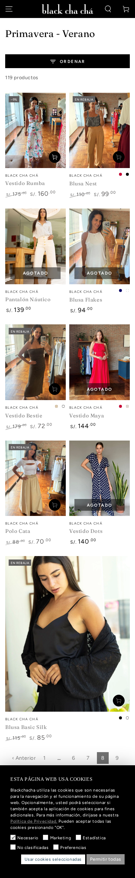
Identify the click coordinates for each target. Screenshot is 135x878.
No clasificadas (32, 847)
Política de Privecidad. (33, 821)
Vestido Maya (86, 415)
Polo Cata (17, 531)
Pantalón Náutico (28, 299)
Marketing (60, 837)
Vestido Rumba (25, 183)
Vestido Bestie (23, 415)
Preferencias (73, 847)
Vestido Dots (85, 531)
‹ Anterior (24, 758)
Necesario (27, 837)
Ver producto (119, 157)
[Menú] (9, 9)
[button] (108, 9)
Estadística (94, 837)
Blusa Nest (83, 183)
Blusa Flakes (85, 299)
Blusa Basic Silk (26, 727)
